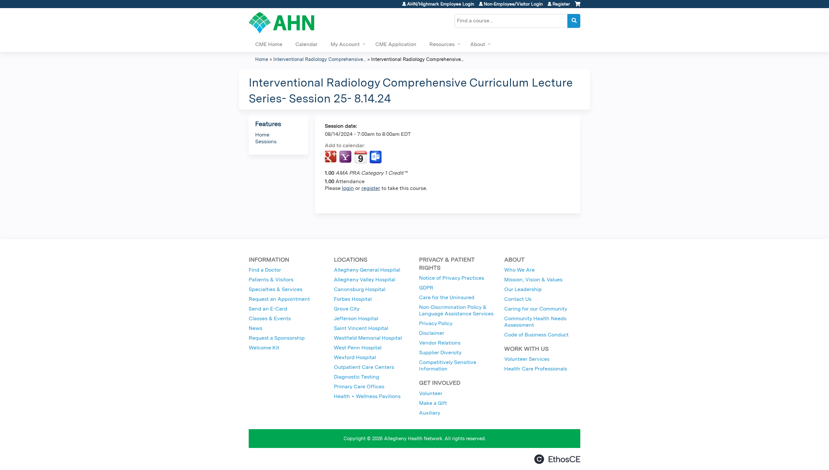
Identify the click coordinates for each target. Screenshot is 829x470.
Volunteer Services (527, 359)
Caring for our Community (535, 309)
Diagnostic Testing (356, 377)
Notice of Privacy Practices (451, 278)
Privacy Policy (435, 323)
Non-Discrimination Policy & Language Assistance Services (456, 310)
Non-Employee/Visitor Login (513, 4)
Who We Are (519, 270)
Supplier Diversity (440, 352)
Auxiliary (429, 413)
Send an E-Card (268, 309)
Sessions (266, 141)
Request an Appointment (279, 299)
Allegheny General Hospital (367, 270)
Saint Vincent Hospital (361, 328)
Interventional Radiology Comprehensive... (319, 59)
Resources (442, 44)
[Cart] (577, 6)
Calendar (306, 44)
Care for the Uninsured (446, 297)
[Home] (281, 22)
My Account (345, 44)
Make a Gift (433, 403)
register (370, 188)
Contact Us (517, 299)
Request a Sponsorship (277, 338)
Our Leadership (523, 289)
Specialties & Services (275, 289)
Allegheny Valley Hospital (364, 279)
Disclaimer (431, 333)
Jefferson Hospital (356, 318)
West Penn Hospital (357, 348)
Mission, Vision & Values (533, 279)
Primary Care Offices (359, 386)
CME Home (268, 44)
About (477, 44)
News (255, 328)
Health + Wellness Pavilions (367, 396)
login (348, 188)
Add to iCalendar (360, 156)
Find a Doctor (265, 270)
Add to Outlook (376, 157)
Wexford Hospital (355, 357)
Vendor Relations (439, 343)
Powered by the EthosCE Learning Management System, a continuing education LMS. (557, 459)
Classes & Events (270, 318)
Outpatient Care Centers (364, 367)
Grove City (346, 309)
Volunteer (430, 393)
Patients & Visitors (271, 279)
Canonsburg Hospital (359, 289)
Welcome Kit (264, 348)
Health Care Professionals (535, 369)
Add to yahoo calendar (346, 157)
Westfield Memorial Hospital (368, 338)
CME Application (395, 44)
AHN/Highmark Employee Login (440, 4)
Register (561, 4)
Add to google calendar (331, 157)
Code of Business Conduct (536, 335)
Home (261, 59)
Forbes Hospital (353, 299)
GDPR (426, 288)
